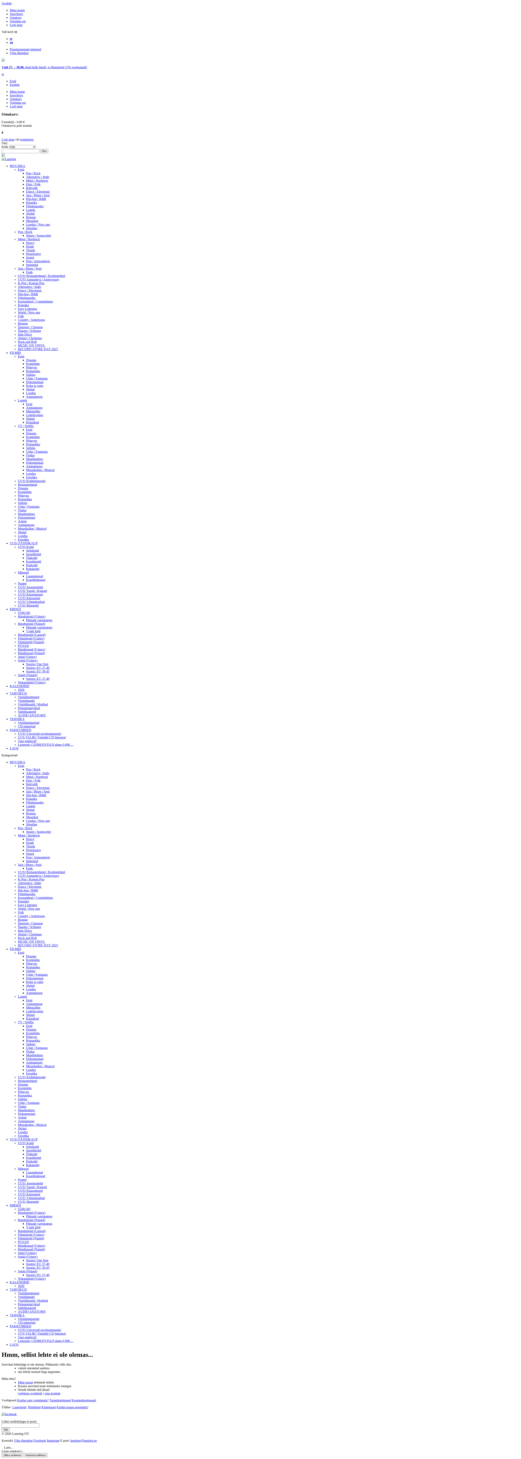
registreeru (27, 139)
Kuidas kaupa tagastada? (72, 1407)
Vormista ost (18, 21)
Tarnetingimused (60, 1400)
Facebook (39, 1440)
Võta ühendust (19, 53)
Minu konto (17, 10)
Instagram (53, 1440)
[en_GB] (3, 60)
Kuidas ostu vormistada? (33, 1400)
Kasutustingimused (84, 1400)
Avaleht (7, 3)
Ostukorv (16, 17)
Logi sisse (16, 25)
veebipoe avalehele (30, 1393)
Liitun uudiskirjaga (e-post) (19, 1421)
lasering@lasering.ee (83, 1440)
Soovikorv (16, 14)
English (15, 84)
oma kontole (52, 1393)
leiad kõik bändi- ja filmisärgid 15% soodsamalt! (44, 67)
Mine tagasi (25, 1382)
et (3, 74)
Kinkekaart (49, 1407)
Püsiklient (34, 1407)
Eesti (13, 81)
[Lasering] (9, 159)
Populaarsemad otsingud (25, 49)
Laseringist (19, 1407)
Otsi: (5, 143)
